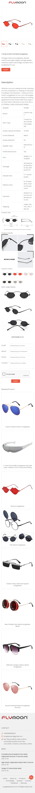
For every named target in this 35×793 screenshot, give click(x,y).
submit (15, 381)
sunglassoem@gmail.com (13, 736)
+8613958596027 (10, 733)
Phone (3, 357)
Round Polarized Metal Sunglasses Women (17, 707)
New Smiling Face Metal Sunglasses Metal (17, 625)
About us (13, 778)
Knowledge (10, 781)
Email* (3, 345)
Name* (4, 351)
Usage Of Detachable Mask (11, 768)
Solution (19, 781)
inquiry (5, 70)
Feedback (14, 783)
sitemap (24, 783)
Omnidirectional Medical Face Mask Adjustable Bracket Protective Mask (14, 755)
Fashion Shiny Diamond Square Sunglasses (17, 585)
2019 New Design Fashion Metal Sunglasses (17, 666)
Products (22, 778)
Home (5, 778)
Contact (28, 781)
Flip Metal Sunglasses (17, 545)
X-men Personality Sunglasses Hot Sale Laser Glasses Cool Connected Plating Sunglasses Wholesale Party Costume (17, 466)
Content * (5, 363)
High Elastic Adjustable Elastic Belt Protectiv (17, 762)
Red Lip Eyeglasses (17, 506)
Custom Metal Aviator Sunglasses (17, 427)
